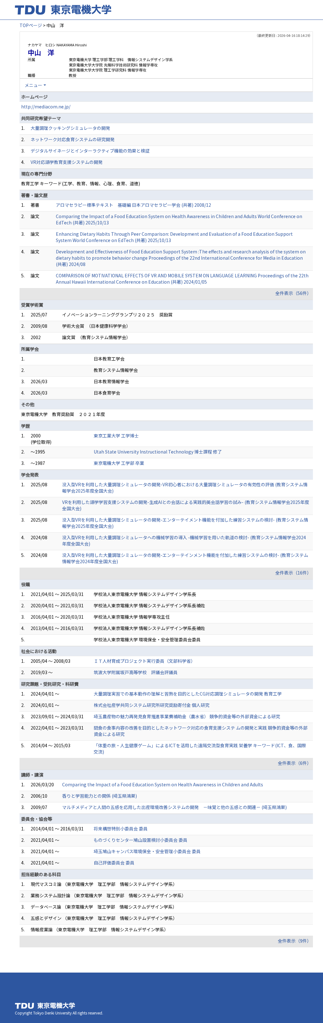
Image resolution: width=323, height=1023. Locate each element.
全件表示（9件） (294, 941)
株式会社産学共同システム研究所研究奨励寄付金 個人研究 (151, 705)
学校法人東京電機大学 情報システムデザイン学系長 (145, 594)
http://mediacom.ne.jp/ (45, 106)
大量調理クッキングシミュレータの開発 (70, 128)
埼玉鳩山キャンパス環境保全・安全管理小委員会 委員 (147, 851)
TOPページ (31, 25)
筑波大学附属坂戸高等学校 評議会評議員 (136, 672)
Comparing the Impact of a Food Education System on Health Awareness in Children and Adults (162, 784)
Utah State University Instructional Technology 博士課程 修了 (158, 451)
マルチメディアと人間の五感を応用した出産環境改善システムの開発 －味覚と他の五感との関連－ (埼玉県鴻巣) (174, 807)
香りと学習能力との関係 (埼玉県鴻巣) (99, 796)
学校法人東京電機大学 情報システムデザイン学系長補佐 (149, 605)
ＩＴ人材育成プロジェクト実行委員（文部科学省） (144, 661)
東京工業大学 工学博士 (116, 435)
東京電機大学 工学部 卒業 (119, 463)
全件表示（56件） (293, 293)
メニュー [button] (33, 85)
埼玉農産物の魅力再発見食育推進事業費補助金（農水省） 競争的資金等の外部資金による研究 (187, 716)
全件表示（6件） (294, 763)
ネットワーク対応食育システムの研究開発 (73, 139)
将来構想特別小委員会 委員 (121, 828)
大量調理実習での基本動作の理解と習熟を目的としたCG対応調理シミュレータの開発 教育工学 (188, 694)
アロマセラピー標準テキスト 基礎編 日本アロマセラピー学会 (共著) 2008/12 (133, 205)
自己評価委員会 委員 (114, 862)
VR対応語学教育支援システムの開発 (67, 162)
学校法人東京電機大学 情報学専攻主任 (132, 617)
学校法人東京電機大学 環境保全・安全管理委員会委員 (147, 639)
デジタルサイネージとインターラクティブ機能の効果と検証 (90, 150)
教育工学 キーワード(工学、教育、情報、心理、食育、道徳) (80, 183)
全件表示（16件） (293, 572)
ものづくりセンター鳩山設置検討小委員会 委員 (140, 840)
